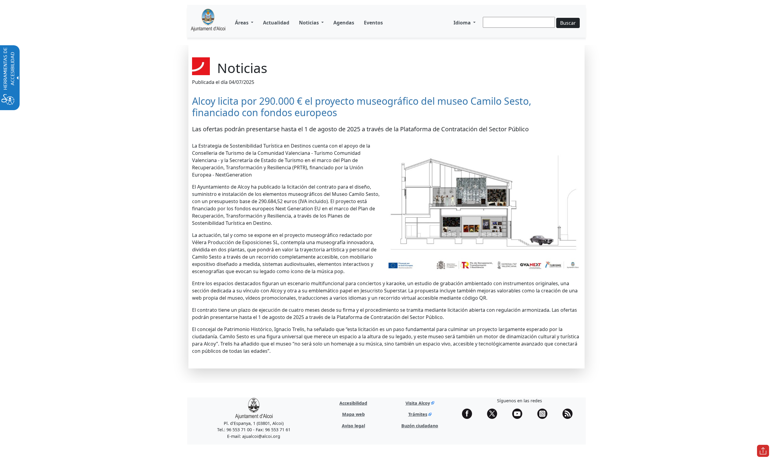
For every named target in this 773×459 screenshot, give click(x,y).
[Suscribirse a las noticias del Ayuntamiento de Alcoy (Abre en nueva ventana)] (569, 414)
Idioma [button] (463, 22)
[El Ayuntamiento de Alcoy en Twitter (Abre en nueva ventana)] (494, 414)
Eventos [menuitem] (373, 22)
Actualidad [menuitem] (276, 22)
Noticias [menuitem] (309, 22)
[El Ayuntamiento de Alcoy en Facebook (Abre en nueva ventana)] (469, 414)
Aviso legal (353, 426)
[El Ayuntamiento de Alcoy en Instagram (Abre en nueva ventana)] (544, 414)
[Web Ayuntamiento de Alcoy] (253, 408)
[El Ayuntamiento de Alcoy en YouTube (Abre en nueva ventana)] (519, 414)
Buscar (568, 23)
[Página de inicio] (208, 22)
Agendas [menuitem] (343, 22)
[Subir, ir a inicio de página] (763, 451)
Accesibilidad (353, 403)
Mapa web (353, 414)
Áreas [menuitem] (242, 22)
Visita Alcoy (418, 403)
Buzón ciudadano (419, 426)
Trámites (417, 414)
